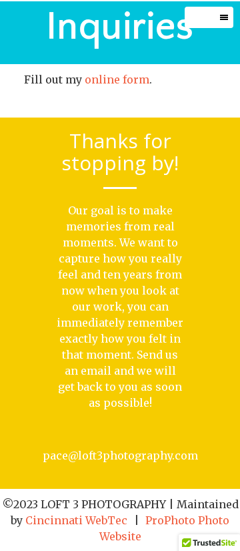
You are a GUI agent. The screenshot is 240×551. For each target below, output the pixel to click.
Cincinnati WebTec (76, 520)
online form (117, 79)
